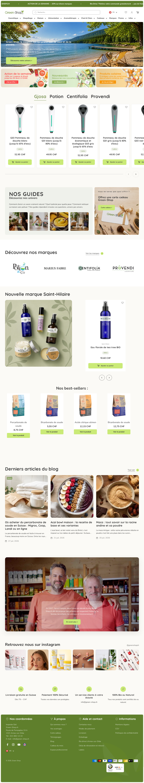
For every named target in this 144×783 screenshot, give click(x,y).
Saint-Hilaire (105, 344)
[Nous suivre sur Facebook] (7, 744)
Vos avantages (56, 728)
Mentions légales (122, 724)
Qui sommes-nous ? (58, 724)
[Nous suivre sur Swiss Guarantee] (24, 744)
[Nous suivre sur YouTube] (18, 744)
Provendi (100, 96)
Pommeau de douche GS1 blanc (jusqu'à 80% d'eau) (51, 140)
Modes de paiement (87, 728)
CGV (117, 728)
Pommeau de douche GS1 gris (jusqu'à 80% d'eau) (114, 140)
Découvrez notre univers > (21, 60)
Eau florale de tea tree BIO (105, 347)
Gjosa (40, 96)
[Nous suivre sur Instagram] (13, 744)
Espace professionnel (59, 750)
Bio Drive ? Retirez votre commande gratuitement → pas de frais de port (107, 4)
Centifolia (77, 96)
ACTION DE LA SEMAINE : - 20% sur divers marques (37, 4)
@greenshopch (133, 645)
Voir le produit (18, 435)
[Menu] (122, 764)
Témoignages (55, 737)
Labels (81, 750)
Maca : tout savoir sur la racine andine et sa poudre (116, 524)
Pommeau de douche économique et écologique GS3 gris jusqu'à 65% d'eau (83, 142)
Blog (52, 741)
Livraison (82, 733)
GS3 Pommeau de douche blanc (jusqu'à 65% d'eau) (20, 140)
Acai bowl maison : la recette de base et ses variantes (71, 524)
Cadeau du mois (56, 745)
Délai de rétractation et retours (91, 745)
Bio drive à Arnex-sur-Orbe (90, 741)
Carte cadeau (55, 733)
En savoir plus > (72, 622)
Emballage (83, 737)
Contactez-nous (85, 724)
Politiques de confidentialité (126, 733)
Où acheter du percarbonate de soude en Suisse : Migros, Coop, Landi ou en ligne (25, 525)
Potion (56, 96)
